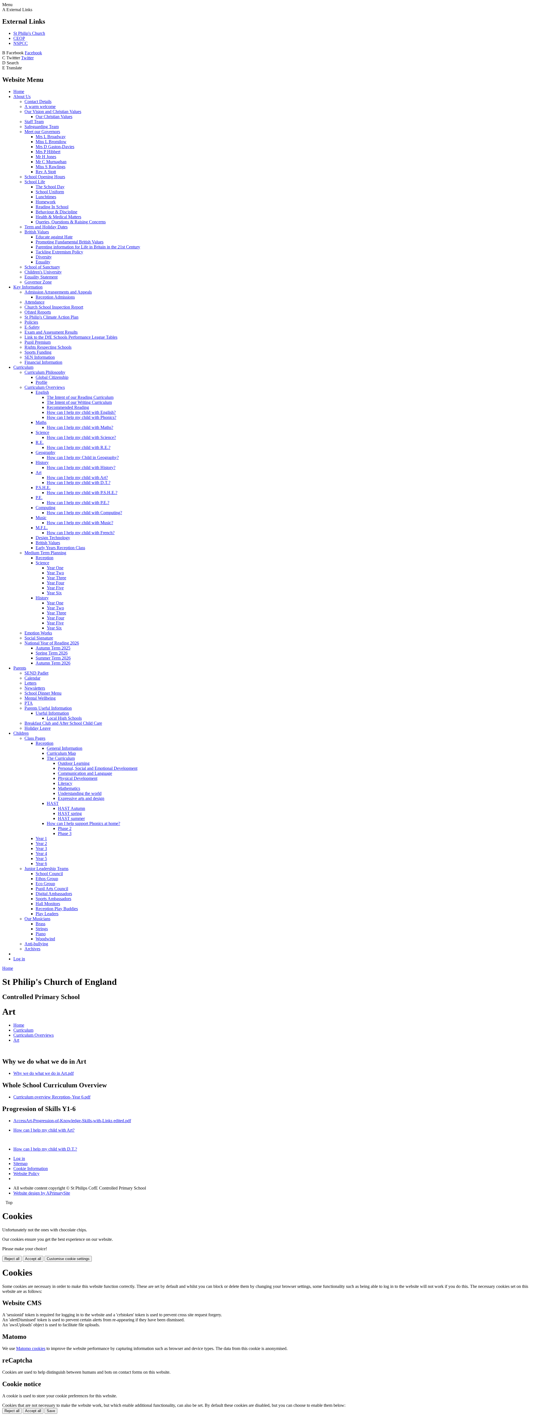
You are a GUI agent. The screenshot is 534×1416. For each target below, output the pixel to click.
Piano (41, 933)
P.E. (39, 497)
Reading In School (52, 206)
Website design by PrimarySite (41, 1193)
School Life (34, 181)
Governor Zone (38, 282)
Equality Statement (41, 277)
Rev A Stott (46, 171)
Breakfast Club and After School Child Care (63, 723)
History (42, 462)
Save (51, 1411)
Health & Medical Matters (58, 216)
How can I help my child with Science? (81, 437)
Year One (55, 567)
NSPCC (20, 43)
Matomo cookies (30, 1348)
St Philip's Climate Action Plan (51, 317)
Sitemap (20, 1163)
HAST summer (71, 818)
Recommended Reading (68, 407)
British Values (36, 232)
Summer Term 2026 (53, 658)
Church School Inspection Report (53, 307)
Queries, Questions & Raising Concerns (71, 221)
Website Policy (26, 1173)
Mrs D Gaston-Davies (55, 146)
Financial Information (43, 362)
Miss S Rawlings (50, 166)
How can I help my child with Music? (80, 522)
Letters (30, 683)
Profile (41, 382)
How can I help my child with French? (81, 532)
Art (38, 472)
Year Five (55, 587)
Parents (19, 668)
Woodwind (45, 938)
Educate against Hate (54, 237)
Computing (45, 507)
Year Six (54, 592)
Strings (42, 928)
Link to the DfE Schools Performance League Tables (70, 337)
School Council (49, 873)
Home (18, 91)
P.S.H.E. (43, 487)
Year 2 (41, 843)
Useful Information (52, 713)
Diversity (44, 257)
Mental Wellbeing (40, 698)
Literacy (65, 783)
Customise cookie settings (68, 1259)
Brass (40, 923)
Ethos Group (47, 878)
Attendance (34, 302)
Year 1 (41, 838)
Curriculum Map (61, 753)
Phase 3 (64, 833)
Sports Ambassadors (53, 898)
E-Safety (32, 327)
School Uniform (50, 191)
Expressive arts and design (81, 798)
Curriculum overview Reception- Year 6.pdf (51, 1097)
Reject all (11, 1259)
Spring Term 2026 (52, 653)
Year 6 (41, 863)
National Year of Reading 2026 (51, 643)
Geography (45, 452)
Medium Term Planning (45, 552)
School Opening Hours (44, 176)
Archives (32, 948)
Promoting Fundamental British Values (69, 242)
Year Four (55, 582)
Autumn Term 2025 (53, 648)
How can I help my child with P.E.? (78, 502)
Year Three (56, 577)
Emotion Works (38, 633)
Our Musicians (37, 918)
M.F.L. (42, 527)
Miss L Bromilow (51, 141)
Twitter (27, 57)
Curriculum (23, 367)
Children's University (43, 272)
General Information (64, 748)
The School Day (50, 186)
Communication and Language (85, 773)
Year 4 (41, 853)
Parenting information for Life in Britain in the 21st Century (88, 247)
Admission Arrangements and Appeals (58, 292)
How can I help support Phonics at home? (83, 823)
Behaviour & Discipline (56, 211)
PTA (28, 703)
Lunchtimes (46, 196)
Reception (44, 557)
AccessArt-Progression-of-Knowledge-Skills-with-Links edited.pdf (72, 1120)
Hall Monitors (48, 903)
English (42, 392)
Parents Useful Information (48, 708)
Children (21, 733)
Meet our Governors (42, 131)
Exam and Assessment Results (51, 332)
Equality (43, 262)
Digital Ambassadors (54, 893)
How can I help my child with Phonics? (81, 417)
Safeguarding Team (41, 126)
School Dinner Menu (42, 693)
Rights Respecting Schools (47, 347)
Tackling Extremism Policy (59, 252)
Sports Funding (37, 352)
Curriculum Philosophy (44, 372)
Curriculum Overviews (44, 387)
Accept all (33, 1259)
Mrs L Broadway (51, 136)
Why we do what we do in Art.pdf (43, 1073)
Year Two (55, 572)
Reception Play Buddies (57, 908)
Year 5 (41, 858)
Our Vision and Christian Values (52, 111)
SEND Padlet (36, 673)
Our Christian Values (54, 116)
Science (42, 432)
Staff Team (34, 121)
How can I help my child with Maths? (80, 427)
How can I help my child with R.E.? (78, 447)
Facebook (33, 52)
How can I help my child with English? (81, 412)
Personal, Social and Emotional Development (97, 768)
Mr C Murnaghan (51, 161)
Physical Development (77, 778)
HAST (53, 803)
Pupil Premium (37, 342)
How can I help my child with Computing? (84, 512)
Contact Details (37, 101)
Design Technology (53, 537)
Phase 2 (64, 828)
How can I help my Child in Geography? (83, 457)
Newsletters (34, 688)
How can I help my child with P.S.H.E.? (82, 492)
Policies (31, 322)
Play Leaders (47, 913)
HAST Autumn (71, 808)
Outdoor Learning (74, 763)
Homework (46, 201)
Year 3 (41, 848)
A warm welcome (40, 106)
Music (41, 517)
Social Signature (38, 638)
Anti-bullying (36, 943)
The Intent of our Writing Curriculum (79, 402)
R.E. (40, 442)
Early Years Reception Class (60, 547)
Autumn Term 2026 (53, 663)
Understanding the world (80, 793)
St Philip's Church (29, 33)
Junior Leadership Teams (46, 868)
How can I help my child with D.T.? (78, 482)
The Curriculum (61, 758)
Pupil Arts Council (52, 888)
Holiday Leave (37, 728)
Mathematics (69, 788)
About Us (22, 96)
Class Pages (34, 738)
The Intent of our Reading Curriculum (80, 397)
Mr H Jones (46, 156)
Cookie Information (30, 1168)
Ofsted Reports (37, 312)
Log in (19, 958)
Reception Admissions (55, 297)
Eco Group (45, 883)
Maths (41, 422)
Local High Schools (64, 718)
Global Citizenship (52, 377)
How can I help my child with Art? (77, 477)
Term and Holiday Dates (46, 226)
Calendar (32, 678)
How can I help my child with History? (81, 467)
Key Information (28, 287)
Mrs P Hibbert (48, 151)
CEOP (19, 38)
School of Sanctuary (42, 267)
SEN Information (39, 357)
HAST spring (70, 813)
